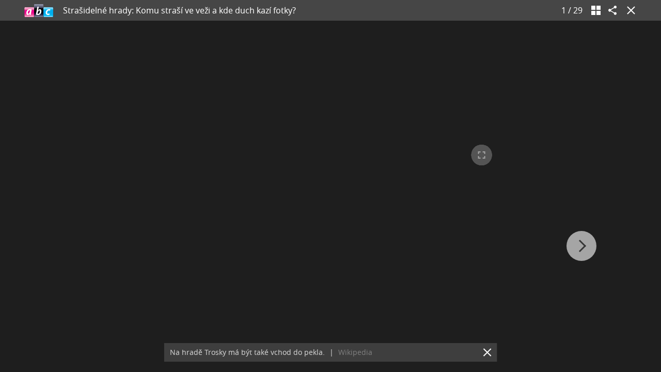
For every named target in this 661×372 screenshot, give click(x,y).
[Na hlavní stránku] (38, 10)
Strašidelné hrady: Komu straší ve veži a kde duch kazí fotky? (179, 10)
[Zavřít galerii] (629, 10)
